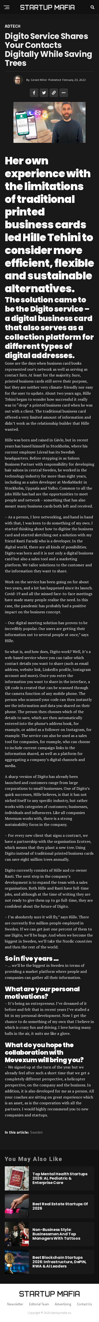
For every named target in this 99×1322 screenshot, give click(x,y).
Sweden (36, 1132)
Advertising (63, 1304)
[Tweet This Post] (44, 92)
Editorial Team (39, 1304)
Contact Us (84, 1304)
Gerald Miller (39, 79)
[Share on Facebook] (34, 92)
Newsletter (15, 1304)
